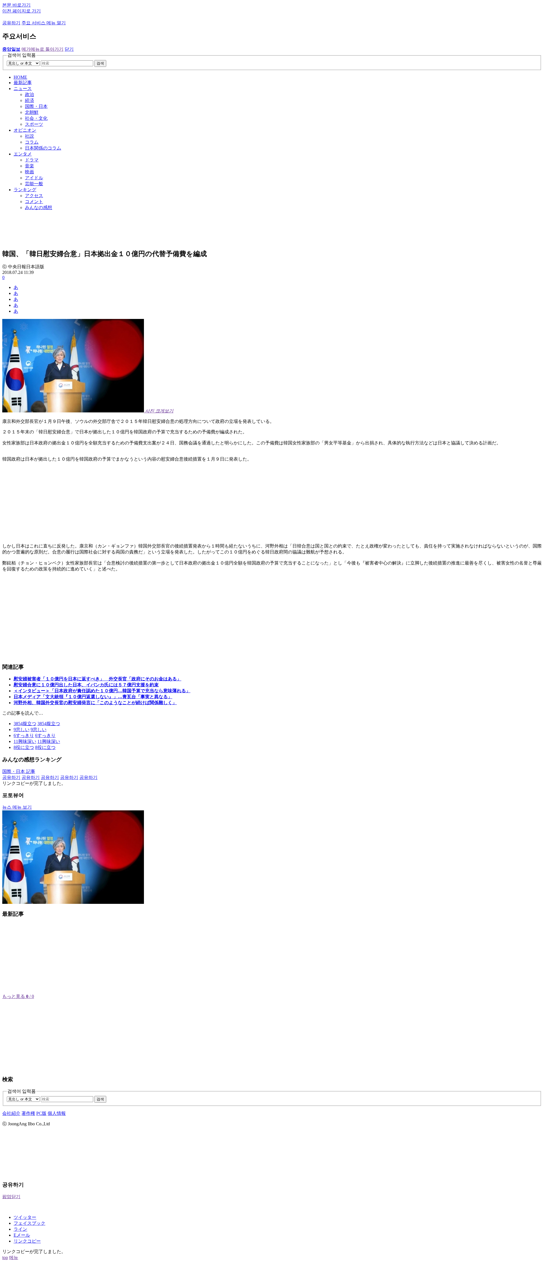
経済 (29, 100)
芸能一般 (34, 183)
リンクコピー (27, 1241)
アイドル (34, 177)
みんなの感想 (38, 207)
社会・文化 (36, 118)
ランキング (25, 189)
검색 (100, 63)
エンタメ (23, 154)
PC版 (41, 1113)
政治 (29, 94)
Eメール (22, 1235)
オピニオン (25, 130)
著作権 (28, 1113)
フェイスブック (29, 1223)
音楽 (29, 165)
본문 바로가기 (16, 5)
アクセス (34, 195)
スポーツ (34, 124)
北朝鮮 (32, 112)
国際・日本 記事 (18, 771)
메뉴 (13, 1257)
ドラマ (32, 159)
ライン (20, 1229)
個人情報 (57, 1113)
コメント (34, 201)
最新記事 (23, 82)
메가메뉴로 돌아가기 (42, 49)
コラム (32, 142)
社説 (29, 136)
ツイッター (25, 1217)
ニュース (23, 88)
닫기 (69, 49)
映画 (29, 171)
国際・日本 (36, 106)
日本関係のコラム (43, 148)
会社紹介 (11, 1113)
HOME (20, 77)
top (5, 1257)
